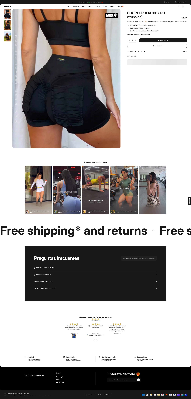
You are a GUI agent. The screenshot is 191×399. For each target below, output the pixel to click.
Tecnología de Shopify (23, 393)
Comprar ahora (157, 46)
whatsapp (37, 360)
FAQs (139, 258)
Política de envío (35, 395)
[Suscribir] (138, 379)
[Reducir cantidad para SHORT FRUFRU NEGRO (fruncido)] (129, 40)
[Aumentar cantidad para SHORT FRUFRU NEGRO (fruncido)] (136, 40)
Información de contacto (50, 395)
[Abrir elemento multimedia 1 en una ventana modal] (66, 78)
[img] (95, 319)
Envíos (58, 379)
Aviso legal (59, 377)
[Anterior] (72, 2)
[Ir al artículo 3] (7, 36)
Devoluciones (60, 382)
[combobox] (168, 2)
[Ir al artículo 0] (7, 14)
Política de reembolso (8, 395)
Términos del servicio (27, 395)
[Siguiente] (109, 2)
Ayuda (185, 51)
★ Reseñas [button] (189, 201)
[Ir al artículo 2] (7, 25)
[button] (94, 340)
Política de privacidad (17, 395)
